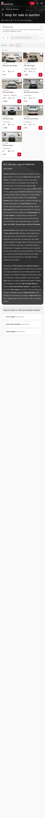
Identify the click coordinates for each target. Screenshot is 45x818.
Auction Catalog (27, 20)
